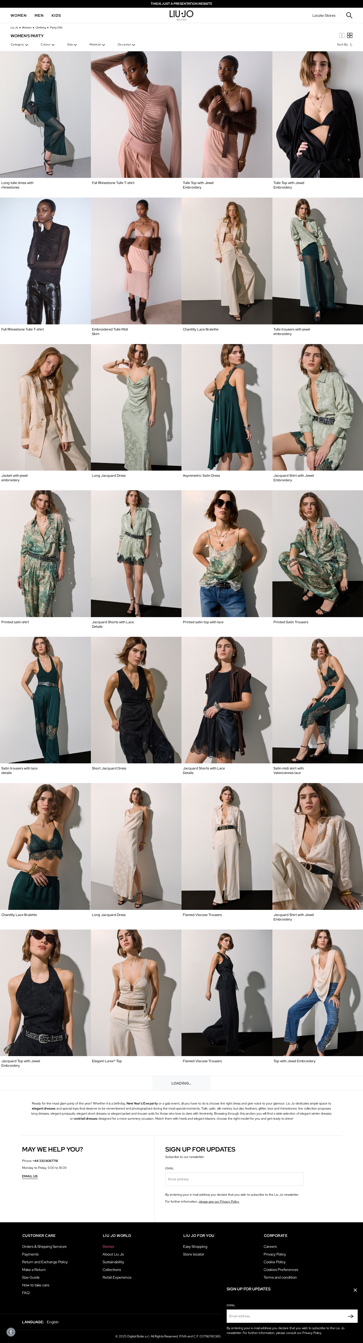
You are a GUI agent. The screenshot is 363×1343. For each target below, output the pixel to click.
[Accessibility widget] (10, 1332)
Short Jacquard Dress (109, 768)
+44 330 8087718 (45, 1161)
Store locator (193, 1254)
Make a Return (34, 1269)
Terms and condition (280, 1277)
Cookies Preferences (281, 1269)
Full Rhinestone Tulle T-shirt (113, 183)
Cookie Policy (275, 1262)
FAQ (25, 1292)
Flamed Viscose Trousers (202, 915)
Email (231, 1305)
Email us (30, 1176)
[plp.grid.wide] (349, 35)
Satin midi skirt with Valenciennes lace (288, 770)
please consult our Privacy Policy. (299, 1333)
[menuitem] (19, 15)
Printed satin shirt (15, 622)
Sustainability (113, 1262)
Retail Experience (117, 1277)
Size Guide (31, 1277)
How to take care (35, 1285)
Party (56, 27)
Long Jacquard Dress (109, 475)
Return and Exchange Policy (45, 1262)
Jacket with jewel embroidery (14, 477)
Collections (112, 1269)
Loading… (181, 1083)
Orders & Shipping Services (44, 1246)
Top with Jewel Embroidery (294, 1061)
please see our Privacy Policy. (219, 1201)
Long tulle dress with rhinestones (17, 185)
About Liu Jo (113, 1254)
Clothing (41, 27)
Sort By (343, 44)
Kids (56, 15)
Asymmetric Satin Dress (201, 475)
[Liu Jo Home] (181, 15)
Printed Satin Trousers (290, 622)
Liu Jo (15, 27)
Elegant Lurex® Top (107, 1061)
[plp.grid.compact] (341, 35)
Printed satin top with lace (203, 622)
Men (39, 15)
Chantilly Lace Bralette (200, 329)
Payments (30, 1254)
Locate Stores (324, 15)
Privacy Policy (275, 1254)
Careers (270, 1246)
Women (19, 15)
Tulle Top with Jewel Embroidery (198, 185)
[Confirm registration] (349, 1316)
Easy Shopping (195, 1246)
